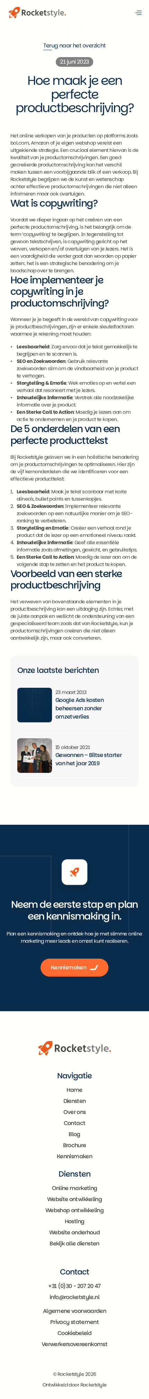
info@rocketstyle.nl (74, 1297)
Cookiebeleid (74, 1333)
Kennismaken (74, 1157)
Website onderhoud (74, 1232)
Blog (74, 1135)
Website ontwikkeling (74, 1199)
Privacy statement (74, 1322)
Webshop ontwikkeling (74, 1210)
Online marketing (74, 1188)
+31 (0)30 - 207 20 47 (74, 1286)
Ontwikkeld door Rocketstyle (75, 1384)
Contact (75, 1123)
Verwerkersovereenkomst (74, 1344)
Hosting (75, 1221)
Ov (67, 1112)
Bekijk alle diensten (74, 1243)
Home (74, 1090)
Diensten (74, 1101)
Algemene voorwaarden (74, 1311)
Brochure (74, 1146)
